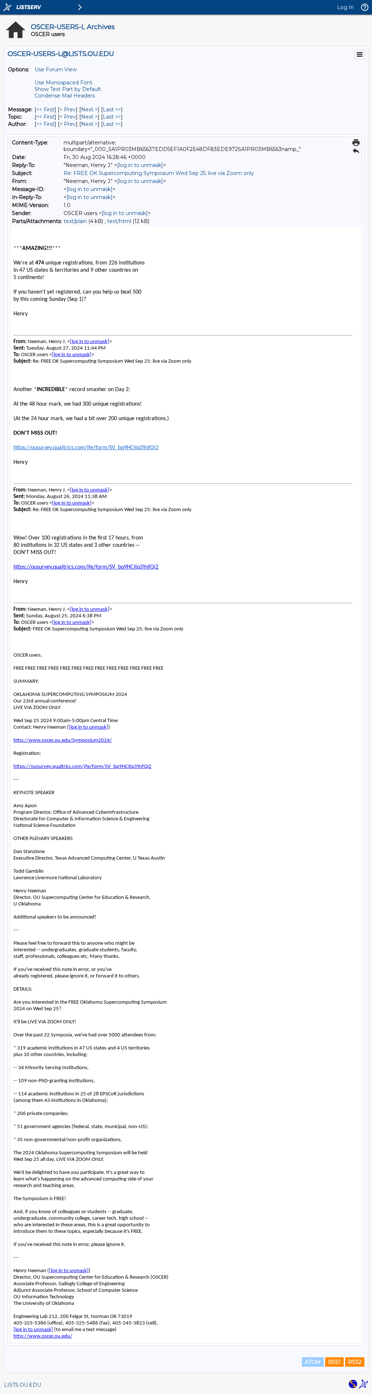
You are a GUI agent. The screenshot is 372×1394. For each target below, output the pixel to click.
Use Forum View (56, 69)
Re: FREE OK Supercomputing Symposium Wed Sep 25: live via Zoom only (159, 173)
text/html (119, 221)
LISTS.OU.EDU (22, 1385)
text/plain (75, 221)
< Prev (68, 109)
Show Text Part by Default (68, 89)
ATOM (313, 1362)
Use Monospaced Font (63, 82)
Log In (345, 7)
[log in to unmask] (140, 165)
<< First (45, 109)
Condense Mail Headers (65, 95)
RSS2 (354, 1362)
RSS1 (334, 1362)
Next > (89, 109)
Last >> (112, 109)
